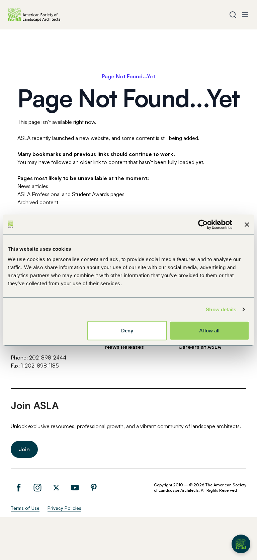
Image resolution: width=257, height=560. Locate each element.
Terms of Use (25, 508)
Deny (127, 330)
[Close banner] (247, 224)
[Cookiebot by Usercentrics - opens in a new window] (203, 224)
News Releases (124, 346)
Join (24, 449)
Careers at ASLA (199, 346)
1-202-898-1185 (40, 365)
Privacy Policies (64, 508)
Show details (221, 309)
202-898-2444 (47, 357)
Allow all (209, 330)
